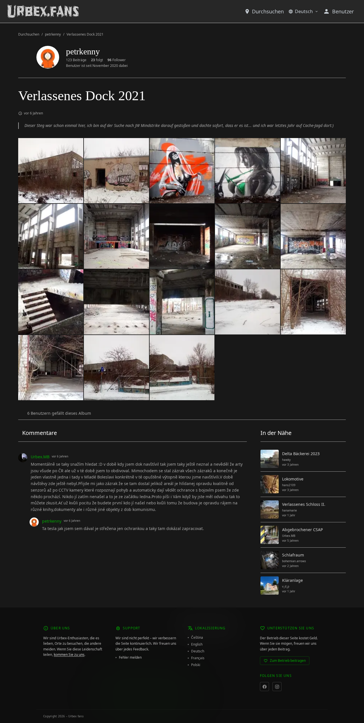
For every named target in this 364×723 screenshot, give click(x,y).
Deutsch (304, 11)
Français (197, 658)
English (196, 644)
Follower (116, 60)
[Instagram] (277, 686)
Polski (195, 665)
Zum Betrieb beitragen (288, 660)
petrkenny (53, 34)
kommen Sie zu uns (69, 654)
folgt (97, 60)
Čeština (197, 637)
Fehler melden (130, 657)
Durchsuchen (268, 11)
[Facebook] (264, 686)
